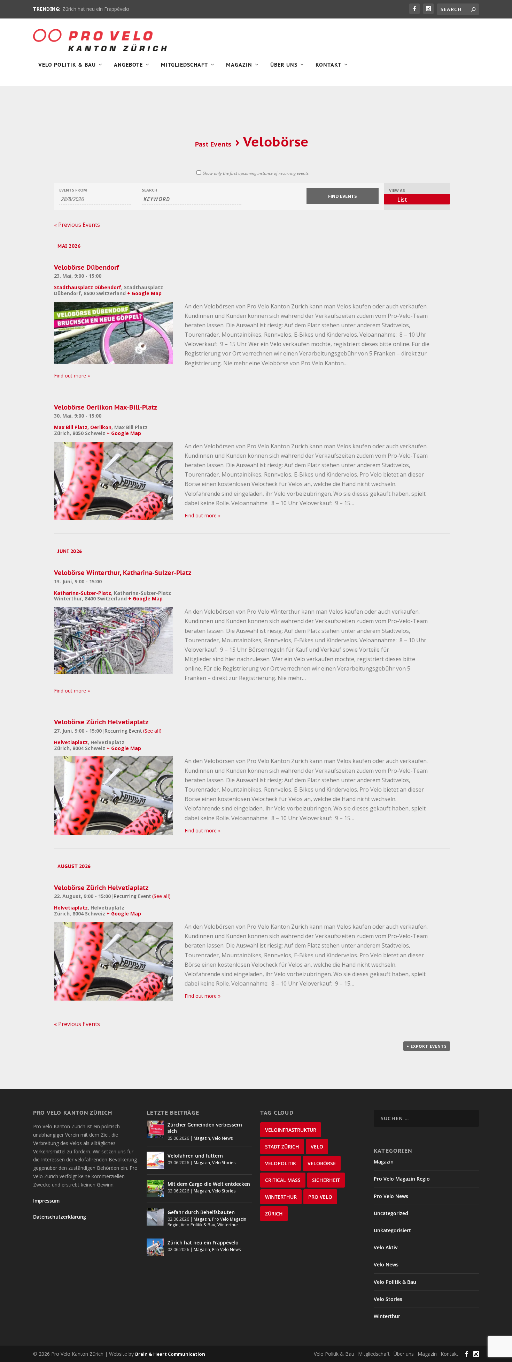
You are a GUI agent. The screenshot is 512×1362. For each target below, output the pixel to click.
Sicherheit (326, 1180)
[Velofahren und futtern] (155, 1160)
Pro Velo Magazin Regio (402, 1178)
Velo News (222, 1138)
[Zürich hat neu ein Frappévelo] (155, 1247)
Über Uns (283, 65)
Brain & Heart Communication (170, 1354)
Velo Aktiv (385, 1247)
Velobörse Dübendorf (86, 267)
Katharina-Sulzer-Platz (82, 593)
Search (149, 190)
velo (317, 1146)
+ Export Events (426, 1046)
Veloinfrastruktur (290, 1130)
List (402, 199)
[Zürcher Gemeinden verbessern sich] (155, 1129)
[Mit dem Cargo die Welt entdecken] (155, 1188)
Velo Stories (223, 1163)
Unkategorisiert (392, 1230)
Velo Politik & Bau (67, 65)
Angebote (128, 65)
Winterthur (227, 1225)
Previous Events (77, 225)
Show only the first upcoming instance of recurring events (256, 173)
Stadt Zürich (282, 1146)
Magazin (239, 65)
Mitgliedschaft (184, 65)
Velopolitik (280, 1163)
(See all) (152, 730)
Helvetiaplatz (71, 742)
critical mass (283, 1180)
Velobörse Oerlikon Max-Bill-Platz (105, 407)
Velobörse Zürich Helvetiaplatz (101, 722)
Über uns (404, 1353)
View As (397, 190)
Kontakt (328, 65)
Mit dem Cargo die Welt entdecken (209, 1184)
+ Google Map (144, 293)
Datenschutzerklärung (59, 1216)
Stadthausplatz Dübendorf (87, 287)
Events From (73, 190)
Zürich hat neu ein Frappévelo (95, 9)
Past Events (213, 144)
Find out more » (72, 375)
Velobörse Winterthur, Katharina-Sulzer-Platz (122, 573)
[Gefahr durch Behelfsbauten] (155, 1217)
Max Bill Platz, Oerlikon (82, 427)
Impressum (46, 1200)
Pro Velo (320, 1196)
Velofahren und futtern (195, 1155)
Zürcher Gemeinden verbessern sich (205, 1127)
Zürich (274, 1213)
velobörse (322, 1163)
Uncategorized (391, 1213)
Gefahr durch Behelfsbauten (201, 1212)
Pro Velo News (226, 1249)
